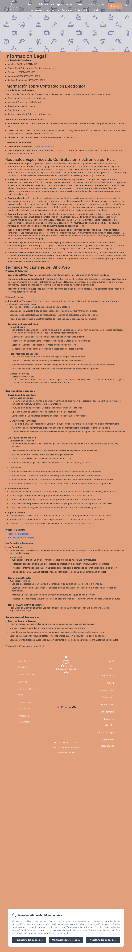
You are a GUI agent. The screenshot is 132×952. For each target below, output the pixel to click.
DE (72, 742)
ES (64, 742)
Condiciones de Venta (43, 146)
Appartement (64, 4)
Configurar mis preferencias (66, 940)
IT (68, 742)
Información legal (105, 732)
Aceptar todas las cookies (103, 940)
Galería (110, 682)
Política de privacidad (17, 534)
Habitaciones (46, 4)
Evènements (108, 711)
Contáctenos (108, 697)
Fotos (78, 4)
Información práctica (88, 10)
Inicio (31, 4)
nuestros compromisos (45, 10)
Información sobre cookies (20, 537)
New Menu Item (106, 704)
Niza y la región (94, 4)
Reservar (115, 6)
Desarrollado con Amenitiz (66, 747)
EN (55, 742)
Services (67, 10)
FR (59, 742)
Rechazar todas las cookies (29, 940)
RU (77, 742)
